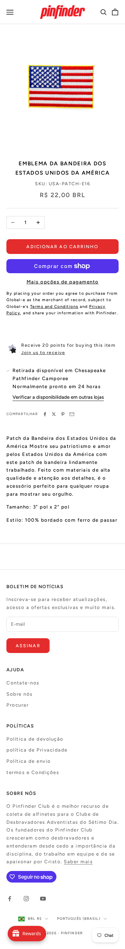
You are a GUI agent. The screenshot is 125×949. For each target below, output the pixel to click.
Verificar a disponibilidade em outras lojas (58, 397)
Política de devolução (34, 739)
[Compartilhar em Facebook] (44, 414)
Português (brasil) (78, 919)
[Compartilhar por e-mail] (71, 414)
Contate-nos (22, 683)
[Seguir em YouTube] (43, 898)
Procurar (17, 705)
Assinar (28, 646)
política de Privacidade (37, 750)
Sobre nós (19, 694)
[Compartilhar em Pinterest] (62, 414)
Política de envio (28, 761)
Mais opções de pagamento (63, 282)
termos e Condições (32, 772)
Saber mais (78, 862)
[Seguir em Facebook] (9, 898)
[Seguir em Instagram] (26, 898)
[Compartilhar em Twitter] (53, 414)
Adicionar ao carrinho (62, 246)
